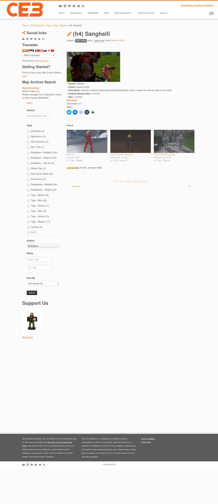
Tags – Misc (39, 200)
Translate (44, 60)
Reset (29, 102)
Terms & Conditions (148, 438)
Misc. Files (37, 147)
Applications (38, 136)
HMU (106, 12)
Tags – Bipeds (40, 194)
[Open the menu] (211, 13)
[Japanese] (48, 50)
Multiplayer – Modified (44, 152)
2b (190, 186)
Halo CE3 (111, 464)
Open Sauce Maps (42, 173)
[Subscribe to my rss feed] (84, 6)
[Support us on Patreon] (70, 6)
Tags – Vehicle (40, 216)
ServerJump (76, 12)
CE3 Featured (40, 141)
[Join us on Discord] (66, 6)
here (37, 91)
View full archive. (30, 87)
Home (62, 12)
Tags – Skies (38, 210)
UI (33, 232)
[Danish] (41, 50)
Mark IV (70, 154)
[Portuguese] (38, 50)
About (163, 12)
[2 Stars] (70, 168)
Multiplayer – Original (44, 157)
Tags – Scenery (40, 205)
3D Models (37, 131)
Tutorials (36, 226)
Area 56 (75, 186)
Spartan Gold (99, 41)
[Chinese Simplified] (52, 50)
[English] (27, 50)
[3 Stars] (72, 168)
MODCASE (93, 12)
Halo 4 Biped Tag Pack (164, 154)
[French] (34, 50)
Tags (48, 25)
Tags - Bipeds (59, 25)
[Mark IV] (87, 141)
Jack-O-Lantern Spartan (121, 154)
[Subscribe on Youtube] (61, 6)
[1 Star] (68, 168)
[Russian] (45, 50)
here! (24, 75)
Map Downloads (123, 12)
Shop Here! (27, 337)
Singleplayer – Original (44, 189)
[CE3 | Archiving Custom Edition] (25, 9)
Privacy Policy (146, 442)
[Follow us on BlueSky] (79, 6)
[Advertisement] (41, 385)
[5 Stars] (77, 168)
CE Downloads (37, 25)
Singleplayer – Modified (44, 184)
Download (72, 100)
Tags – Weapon (40, 221)
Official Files (38, 168)
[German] (31, 50)
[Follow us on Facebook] (75, 6)
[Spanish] (24, 50)
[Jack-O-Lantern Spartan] (130, 141)
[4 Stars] (75, 168)
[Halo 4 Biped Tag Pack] (174, 141)
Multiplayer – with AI (42, 162)
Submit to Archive (146, 12)
